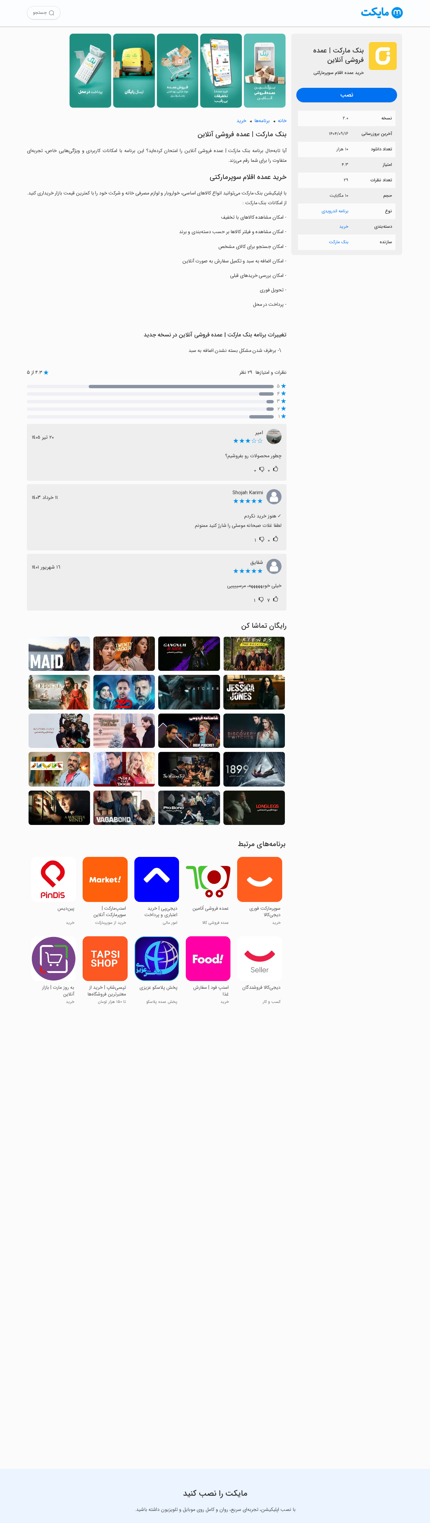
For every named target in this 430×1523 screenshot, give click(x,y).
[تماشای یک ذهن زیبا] (59, 810)
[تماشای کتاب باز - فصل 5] (59, 771)
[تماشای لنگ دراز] (254, 810)
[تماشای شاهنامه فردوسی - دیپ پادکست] (189, 733)
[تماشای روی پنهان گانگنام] (189, 656)
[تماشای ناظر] (189, 694)
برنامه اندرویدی (334, 211)
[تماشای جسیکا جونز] (254, 694)
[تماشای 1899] (254, 771)
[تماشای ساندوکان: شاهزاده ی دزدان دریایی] (59, 694)
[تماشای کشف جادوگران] (254, 733)
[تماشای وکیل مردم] (189, 810)
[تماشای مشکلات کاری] (124, 733)
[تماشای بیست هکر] (124, 656)
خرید (343, 226)
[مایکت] (382, 18)
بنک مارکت (338, 242)
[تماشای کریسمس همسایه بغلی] (124, 771)
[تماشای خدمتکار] (59, 656)
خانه (282, 121)
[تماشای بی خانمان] (124, 810)
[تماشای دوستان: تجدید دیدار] (254, 656)
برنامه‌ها (262, 121)
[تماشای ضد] (124, 694)
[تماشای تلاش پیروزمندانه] (189, 771)
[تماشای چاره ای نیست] (59, 733)
